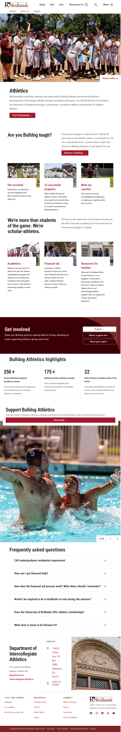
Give (61, 4)
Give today (59, 420)
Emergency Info (40, 702)
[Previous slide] (110, 538)
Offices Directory (70, 702)
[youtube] (113, 713)
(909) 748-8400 (56, 683)
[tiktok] (108, 713)
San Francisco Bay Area (14, 712)
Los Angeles (10, 707)
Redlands (12, 11)
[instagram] (96, 713)
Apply (42, 4)
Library (36, 717)
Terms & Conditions (62, 729)
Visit (52, 4)
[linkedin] (102, 713)
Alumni (66, 707)
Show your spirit (98, 341)
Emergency (93, 729)
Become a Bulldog (73, 152)
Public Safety (39, 712)
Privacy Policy (51, 729)
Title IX (36, 707)
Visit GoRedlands (21, 115)
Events (98, 329)
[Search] (95, 4)
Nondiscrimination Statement (79, 729)
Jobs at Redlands (70, 717)
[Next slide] (117, 538)
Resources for (76, 4)
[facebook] (91, 713)
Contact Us (67, 712)
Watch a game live (98, 335)
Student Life (24, 11)
